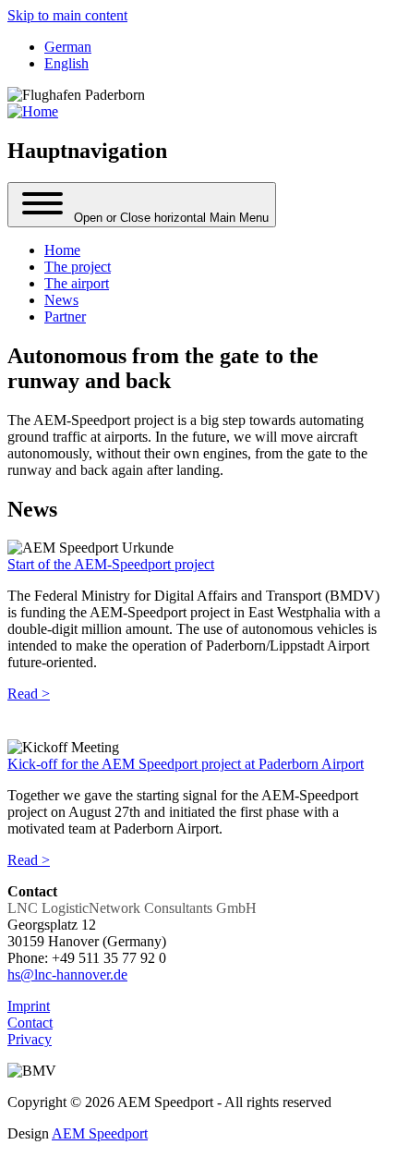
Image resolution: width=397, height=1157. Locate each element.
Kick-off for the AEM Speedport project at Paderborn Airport (185, 764)
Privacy (29, 1039)
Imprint (28, 1006)
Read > (28, 693)
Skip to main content (67, 15)
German (67, 47)
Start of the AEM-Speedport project (110, 564)
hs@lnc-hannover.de (67, 974)
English (66, 63)
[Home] (32, 111)
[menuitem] (62, 250)
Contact (30, 1022)
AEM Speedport (100, 1133)
